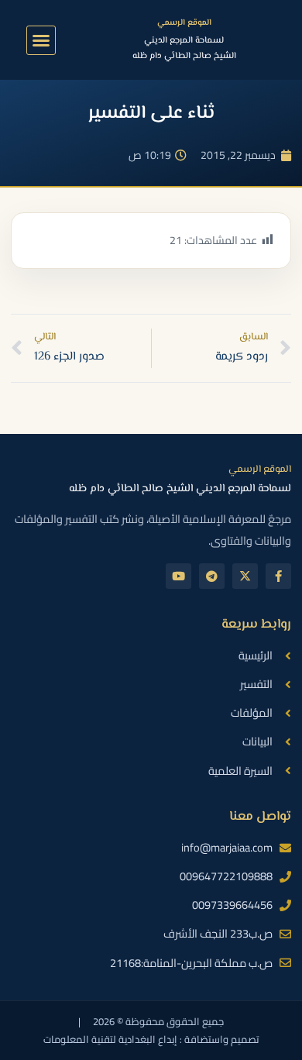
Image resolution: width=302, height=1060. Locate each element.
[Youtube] (178, 576)
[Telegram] (212, 576)
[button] (41, 40)
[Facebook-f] (278, 576)
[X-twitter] (245, 576)
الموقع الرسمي (184, 22)
